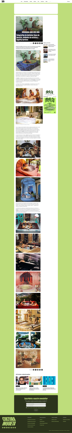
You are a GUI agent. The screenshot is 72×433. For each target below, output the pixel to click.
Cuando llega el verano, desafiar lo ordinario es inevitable (52, 50)
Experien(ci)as (42, 421)
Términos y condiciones (67, 430)
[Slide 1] (49, 113)
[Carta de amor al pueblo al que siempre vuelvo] (45, 56)
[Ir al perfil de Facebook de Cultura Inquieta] (2, 427)
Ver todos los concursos (31, 419)
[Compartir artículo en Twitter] (35, 43)
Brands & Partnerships (55, 421)
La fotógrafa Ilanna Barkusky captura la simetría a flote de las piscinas (49, 388)
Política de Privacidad (41, 407)
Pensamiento (26, 1)
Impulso (41, 419)
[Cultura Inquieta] (2, 1)
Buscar (68, 1)
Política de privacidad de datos (55, 430)
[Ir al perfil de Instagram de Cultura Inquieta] (6, 427)
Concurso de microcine (31, 425)
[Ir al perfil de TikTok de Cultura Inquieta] (8, 427)
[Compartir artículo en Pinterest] (38, 43)
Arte (21, 1)
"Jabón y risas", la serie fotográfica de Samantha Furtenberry (34, 388)
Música (35, 1)
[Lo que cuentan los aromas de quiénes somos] (45, 60)
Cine (38, 1)
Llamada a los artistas (66, 419)
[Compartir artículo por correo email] (40, 43)
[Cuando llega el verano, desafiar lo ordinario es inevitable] (45, 51)
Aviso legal (50, 430)
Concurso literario (30, 426)
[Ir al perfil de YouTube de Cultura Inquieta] (9, 427)
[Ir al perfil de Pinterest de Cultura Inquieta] (13, 427)
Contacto (64, 421)
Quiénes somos (54, 419)
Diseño (31, 1)
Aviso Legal (35, 407)
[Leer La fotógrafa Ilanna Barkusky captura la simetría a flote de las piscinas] (49, 380)
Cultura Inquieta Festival (43, 423)
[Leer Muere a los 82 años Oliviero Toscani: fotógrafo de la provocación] (22, 380)
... (49, 1)
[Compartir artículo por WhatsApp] (42, 43)
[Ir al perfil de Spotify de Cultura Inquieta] (11, 427)
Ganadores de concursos (32, 421)
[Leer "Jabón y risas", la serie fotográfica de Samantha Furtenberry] (35, 380)
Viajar (46, 1)
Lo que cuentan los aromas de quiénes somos (51, 60)
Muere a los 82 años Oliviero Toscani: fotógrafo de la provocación (21, 388)
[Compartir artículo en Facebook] (33, 43)
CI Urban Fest (42, 425)
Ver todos (54, 96)
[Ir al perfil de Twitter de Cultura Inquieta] (4, 427)
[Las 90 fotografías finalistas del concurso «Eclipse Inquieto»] (45, 46)
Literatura (42, 1)
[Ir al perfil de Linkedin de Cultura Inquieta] (15, 427)
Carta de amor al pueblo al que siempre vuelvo (52, 55)
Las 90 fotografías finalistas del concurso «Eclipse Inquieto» (52, 45)
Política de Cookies (61, 430)
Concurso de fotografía (31, 423)
